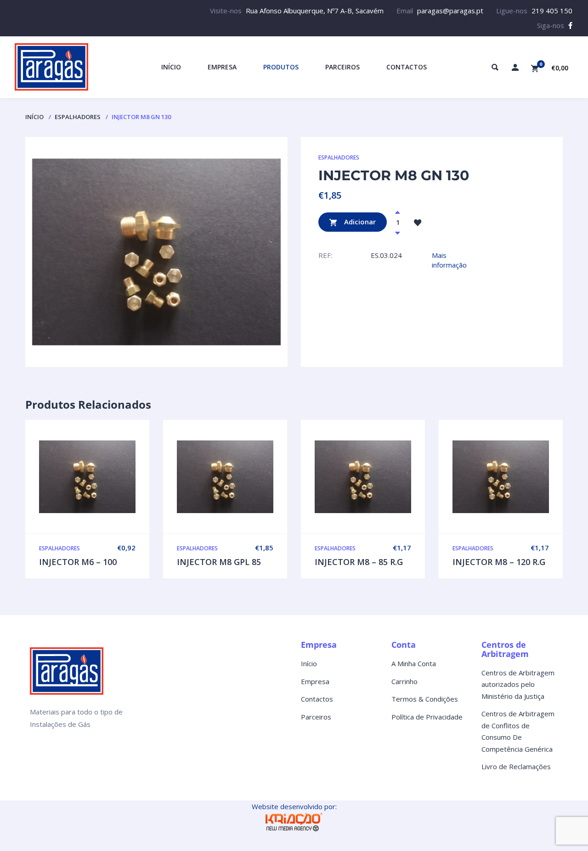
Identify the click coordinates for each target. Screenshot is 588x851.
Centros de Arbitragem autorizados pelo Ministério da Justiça (517, 684)
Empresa (315, 681)
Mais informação (449, 260)
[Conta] (515, 67)
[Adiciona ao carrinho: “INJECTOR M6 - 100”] (106, 477)
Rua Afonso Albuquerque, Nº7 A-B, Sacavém (315, 10)
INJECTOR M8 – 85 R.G (359, 561)
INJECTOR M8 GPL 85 (219, 561)
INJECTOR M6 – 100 (78, 561)
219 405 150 (551, 10)
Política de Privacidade (427, 716)
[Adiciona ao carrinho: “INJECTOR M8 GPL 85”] (244, 477)
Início (34, 117)
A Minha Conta (413, 663)
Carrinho (404, 681)
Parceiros (316, 716)
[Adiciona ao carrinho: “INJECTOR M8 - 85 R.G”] (382, 477)
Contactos (317, 698)
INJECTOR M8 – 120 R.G (498, 561)
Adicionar (359, 221)
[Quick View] (87, 477)
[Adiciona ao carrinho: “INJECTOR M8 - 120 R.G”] (520, 477)
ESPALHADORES (78, 117)
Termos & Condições (424, 698)
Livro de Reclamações (516, 766)
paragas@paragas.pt (450, 10)
